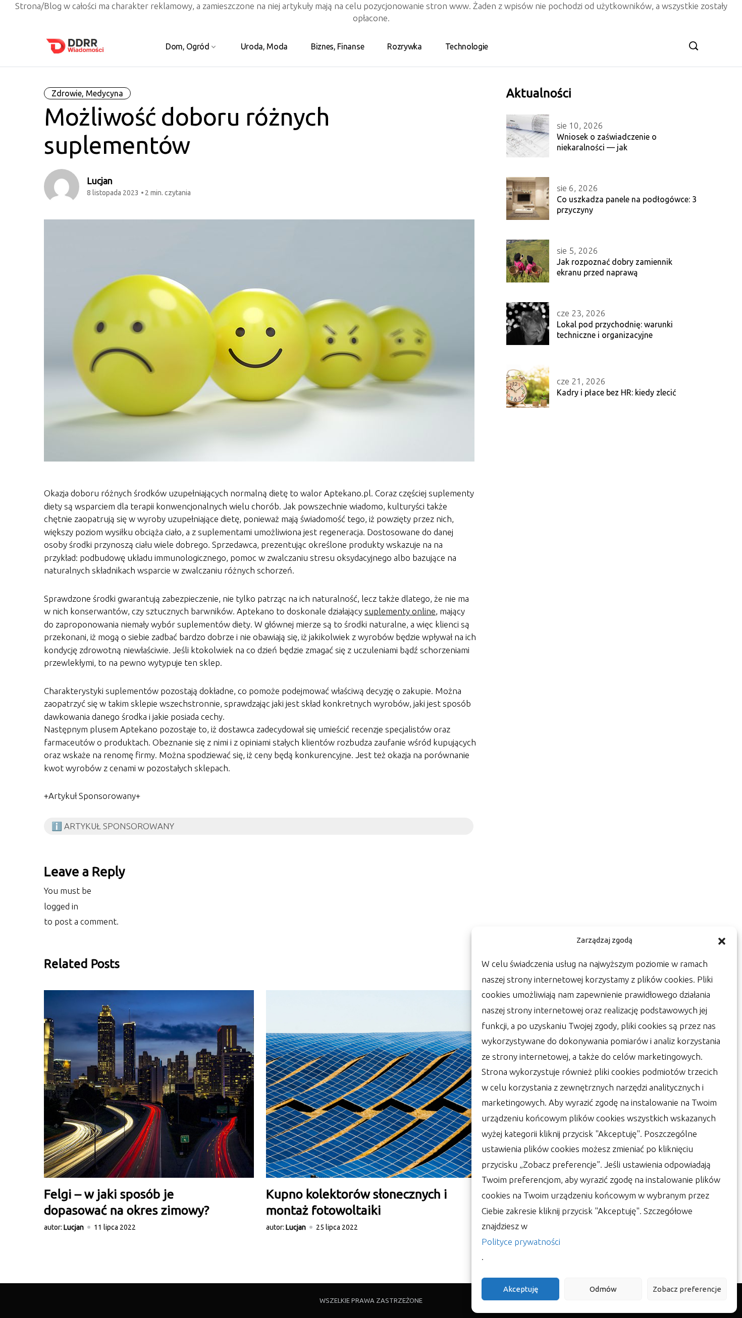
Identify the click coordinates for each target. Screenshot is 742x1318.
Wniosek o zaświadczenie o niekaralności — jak (607, 142)
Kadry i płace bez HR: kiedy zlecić (616, 392)
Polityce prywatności (521, 1241)
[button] (722, 940)
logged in (61, 906)
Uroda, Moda (264, 46)
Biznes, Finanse (337, 46)
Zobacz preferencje (687, 1289)
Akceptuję (520, 1289)
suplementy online (400, 611)
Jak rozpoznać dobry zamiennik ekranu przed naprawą (614, 267)
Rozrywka (404, 46)
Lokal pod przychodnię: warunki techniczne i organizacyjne (615, 329)
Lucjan (100, 181)
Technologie (466, 46)
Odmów (603, 1289)
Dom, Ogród (187, 46)
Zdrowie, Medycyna (87, 93)
